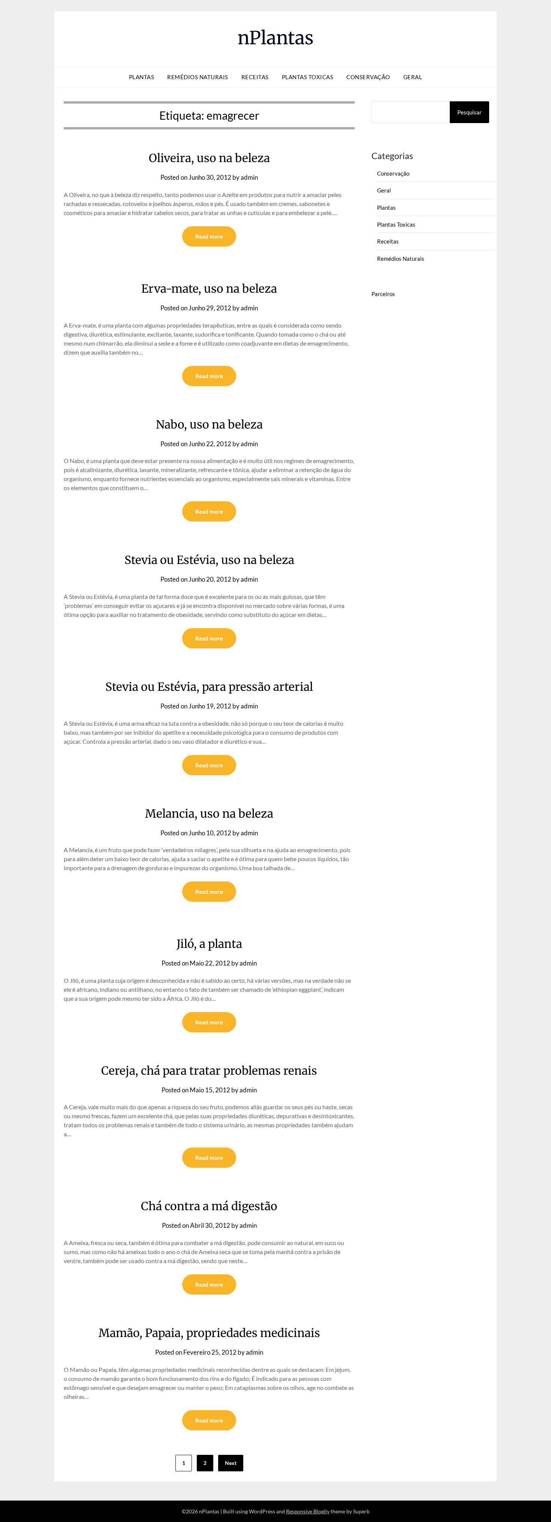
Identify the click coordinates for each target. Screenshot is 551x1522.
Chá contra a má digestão (209, 1206)
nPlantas (276, 38)
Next (231, 1463)
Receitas (255, 77)
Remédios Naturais (197, 77)
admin (249, 177)
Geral (412, 77)
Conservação (368, 77)
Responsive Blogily (307, 1511)
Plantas (141, 77)
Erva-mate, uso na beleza (209, 288)
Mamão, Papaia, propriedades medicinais (209, 1333)
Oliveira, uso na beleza (209, 158)
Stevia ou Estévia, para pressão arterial (209, 687)
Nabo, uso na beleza (209, 424)
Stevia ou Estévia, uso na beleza (209, 560)
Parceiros (383, 293)
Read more (209, 236)
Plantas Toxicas (308, 77)
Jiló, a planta (209, 944)
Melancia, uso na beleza (209, 813)
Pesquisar (469, 112)
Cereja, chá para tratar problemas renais (209, 1070)
